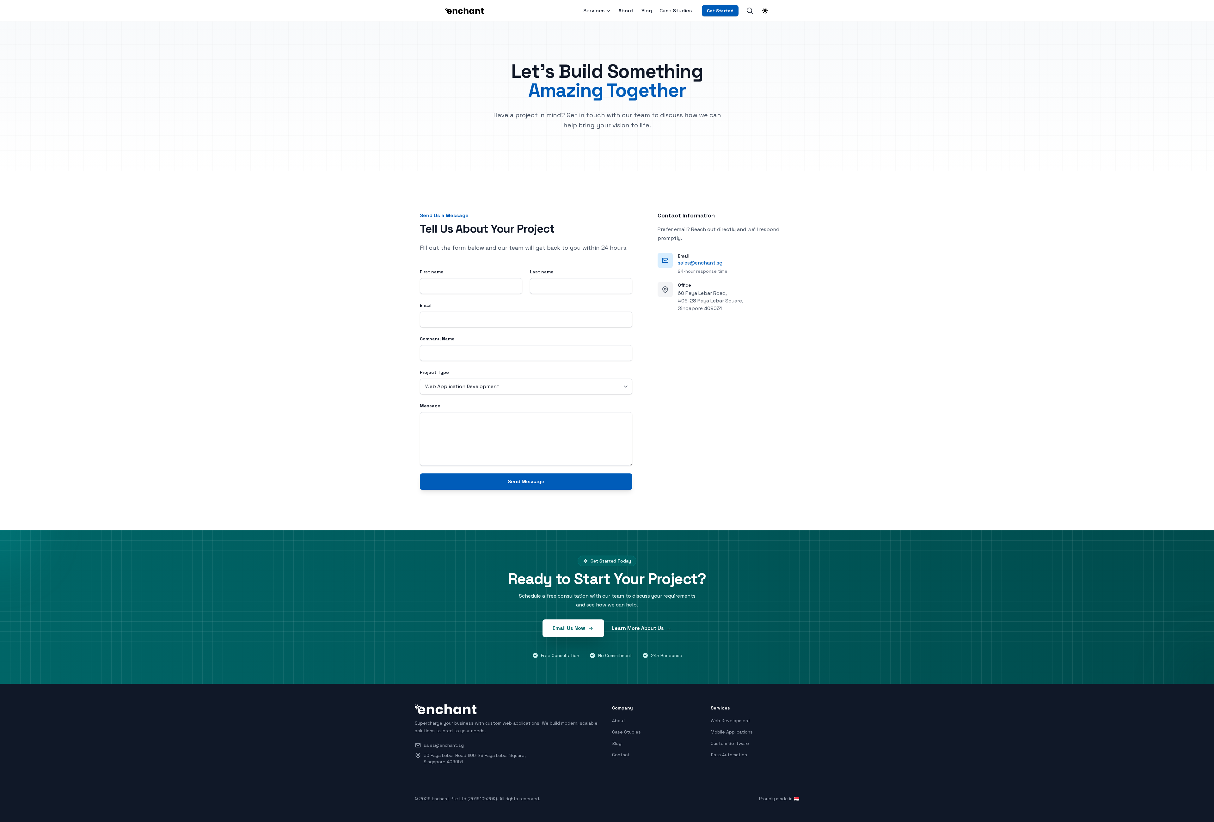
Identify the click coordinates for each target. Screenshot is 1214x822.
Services (593, 11)
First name (432, 272)
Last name (542, 272)
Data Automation (729, 755)
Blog (646, 11)
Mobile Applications (732, 732)
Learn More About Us (641, 628)
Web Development (730, 720)
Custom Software (730, 743)
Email (426, 305)
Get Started (720, 11)
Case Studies (675, 11)
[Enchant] (466, 11)
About (626, 11)
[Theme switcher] (765, 11)
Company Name (437, 339)
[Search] (750, 11)
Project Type (434, 372)
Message (430, 406)
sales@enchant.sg (700, 262)
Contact (621, 755)
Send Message (526, 481)
